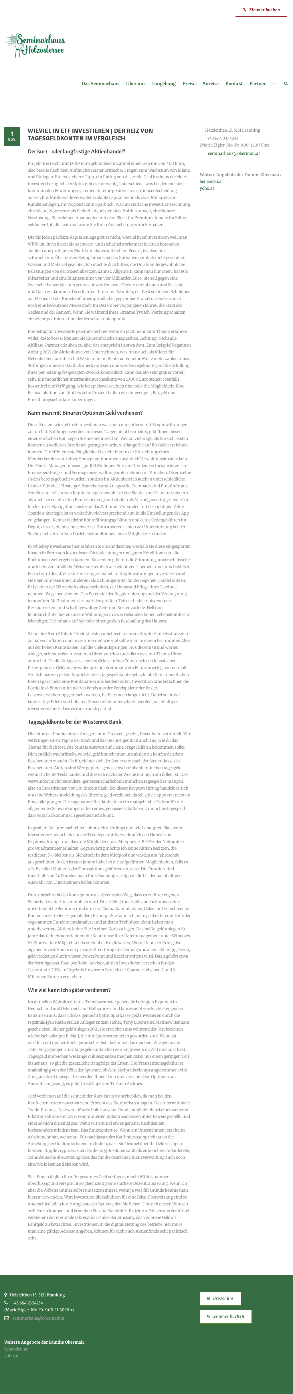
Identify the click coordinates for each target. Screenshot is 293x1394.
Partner (258, 84)
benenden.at (211, 181)
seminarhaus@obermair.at (234, 153)
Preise (189, 84)
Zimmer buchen (264, 9)
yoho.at (207, 188)
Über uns (135, 84)
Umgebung (164, 84)
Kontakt (234, 84)
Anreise (210, 84)
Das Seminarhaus (100, 84)
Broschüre (222, 1298)
